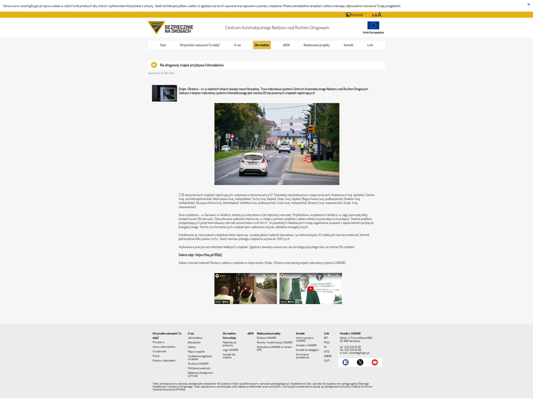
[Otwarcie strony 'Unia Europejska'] (372, 27)
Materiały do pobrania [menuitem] (230, 344)
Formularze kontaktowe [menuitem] (302, 356)
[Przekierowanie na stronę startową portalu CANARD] (171, 27)
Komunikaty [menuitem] (229, 338)
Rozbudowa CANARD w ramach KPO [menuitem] (274, 348)
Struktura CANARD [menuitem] (198, 363)
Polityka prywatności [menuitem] (199, 368)
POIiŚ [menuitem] (327, 342)
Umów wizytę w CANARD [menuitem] (305, 339)
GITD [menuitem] (326, 351)
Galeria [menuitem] (192, 347)
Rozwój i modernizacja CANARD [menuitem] (274, 342)
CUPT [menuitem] (327, 361)
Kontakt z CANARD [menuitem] (306, 345)
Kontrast (356, 14)
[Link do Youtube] (374, 362)
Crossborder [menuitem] (159, 351)
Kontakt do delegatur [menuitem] (307, 350)
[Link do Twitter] (360, 362)
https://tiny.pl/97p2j (209, 255)
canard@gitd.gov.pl (359, 353)
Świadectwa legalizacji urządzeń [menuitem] (200, 358)
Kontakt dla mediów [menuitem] (229, 356)
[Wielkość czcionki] (376, 14)
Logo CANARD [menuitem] (230, 350)
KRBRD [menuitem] (328, 356)
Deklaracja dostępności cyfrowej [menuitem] (200, 374)
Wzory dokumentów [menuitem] (164, 347)
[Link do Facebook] (345, 362)
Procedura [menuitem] (158, 342)
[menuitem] (163, 45)
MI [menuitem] (325, 347)
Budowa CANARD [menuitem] (266, 338)
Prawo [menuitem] (156, 356)
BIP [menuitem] (326, 338)
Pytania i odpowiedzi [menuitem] (164, 360)
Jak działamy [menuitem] (195, 338)
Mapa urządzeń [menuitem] (196, 351)
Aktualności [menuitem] (194, 342)
